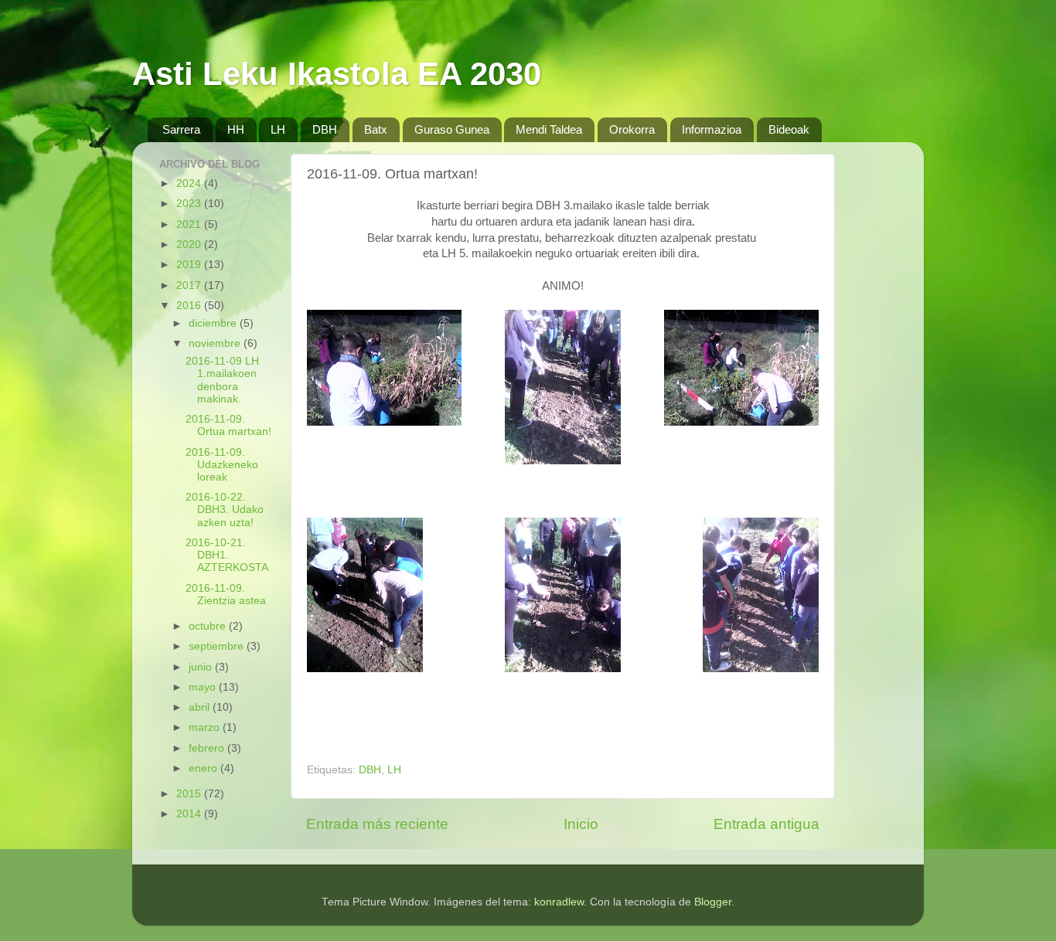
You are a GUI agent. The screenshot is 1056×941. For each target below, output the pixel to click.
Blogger (712, 902)
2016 (190, 305)
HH (235, 129)
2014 (190, 814)
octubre (209, 626)
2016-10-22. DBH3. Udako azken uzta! (225, 509)
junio (202, 667)
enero (204, 768)
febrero (208, 748)
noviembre (216, 343)
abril (201, 707)
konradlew (559, 902)
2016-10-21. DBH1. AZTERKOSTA (227, 555)
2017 (190, 285)
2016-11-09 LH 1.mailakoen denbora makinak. (222, 380)
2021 (190, 224)
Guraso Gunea (451, 129)
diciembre (214, 323)
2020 (190, 244)
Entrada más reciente (377, 824)
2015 (190, 794)
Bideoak (788, 129)
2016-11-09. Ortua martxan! (228, 425)
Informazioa (711, 129)
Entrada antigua (766, 824)
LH (278, 129)
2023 (190, 203)
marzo (206, 727)
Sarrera (181, 129)
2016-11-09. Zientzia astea (226, 594)
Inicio (581, 824)
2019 (190, 264)
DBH (324, 129)
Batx (375, 129)
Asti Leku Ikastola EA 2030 (336, 74)
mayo (204, 687)
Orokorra (632, 129)
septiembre (218, 646)
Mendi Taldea (549, 129)
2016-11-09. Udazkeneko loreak (222, 465)
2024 (190, 183)
